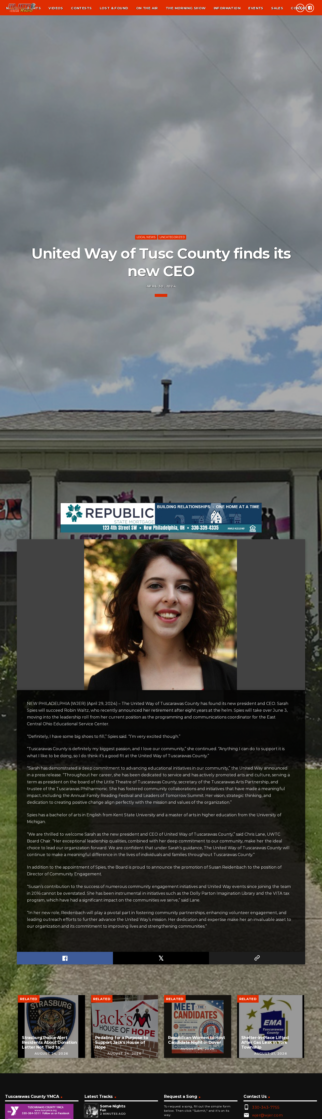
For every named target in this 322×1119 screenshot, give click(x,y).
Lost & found (114, 8)
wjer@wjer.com (267, 1115)
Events (255, 8)
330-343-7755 (265, 1107)
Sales (277, 8)
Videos (56, 8)
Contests (81, 8)
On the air (147, 8)
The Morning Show (186, 8)
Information (227, 8)
